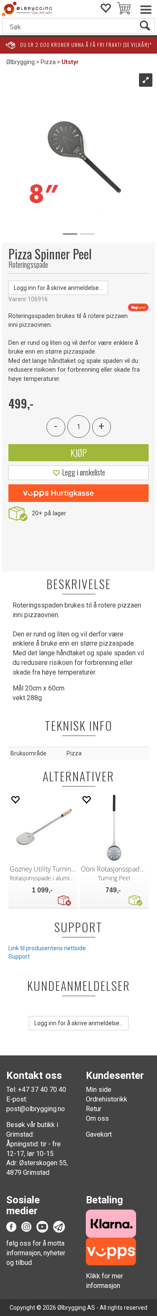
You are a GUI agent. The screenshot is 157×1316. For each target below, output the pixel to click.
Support (19, 956)
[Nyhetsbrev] (59, 1226)
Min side (98, 1090)
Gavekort (99, 1134)
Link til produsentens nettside (47, 948)
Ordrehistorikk (106, 1099)
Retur (93, 1109)
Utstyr (70, 62)
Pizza (48, 62)
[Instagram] (26, 1226)
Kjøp (78, 452)
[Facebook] (11, 1226)
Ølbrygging (20, 62)
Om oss (97, 1118)
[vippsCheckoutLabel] (78, 493)
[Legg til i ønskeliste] (15, 799)
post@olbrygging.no (35, 1109)
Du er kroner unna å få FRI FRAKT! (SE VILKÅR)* (86, 44)
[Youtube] (42, 1226)
